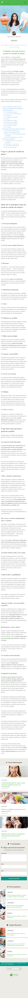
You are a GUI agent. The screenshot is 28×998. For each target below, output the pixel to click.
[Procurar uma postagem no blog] (20, 968)
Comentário (4, 853)
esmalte (21, 59)
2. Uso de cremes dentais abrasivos (13, 113)
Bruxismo (10, 913)
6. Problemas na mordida (11, 120)
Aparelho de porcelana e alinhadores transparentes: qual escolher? (13, 835)
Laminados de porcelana (10, 147)
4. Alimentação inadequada (11, 117)
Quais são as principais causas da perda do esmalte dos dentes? (13, 109)
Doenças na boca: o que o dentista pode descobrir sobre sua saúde (16, 944)
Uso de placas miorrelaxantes (12, 145)
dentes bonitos (15, 229)
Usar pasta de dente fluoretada (12, 130)
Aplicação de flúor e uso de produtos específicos (13, 141)
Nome (2, 864)
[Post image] (14, 771)
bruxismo (4, 267)
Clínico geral (11, 902)
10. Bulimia (8, 127)
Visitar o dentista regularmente (12, 132)
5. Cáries (7, 118)
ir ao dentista (11, 181)
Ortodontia (14, 40)
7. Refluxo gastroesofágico (11, 122)
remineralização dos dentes (15, 613)
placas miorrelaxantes (19, 661)
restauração (7, 638)
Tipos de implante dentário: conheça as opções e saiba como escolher (16, 895)
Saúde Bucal (10, 930)
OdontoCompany (11, 751)
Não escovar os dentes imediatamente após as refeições (15, 134)
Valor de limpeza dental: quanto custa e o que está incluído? (15, 906)
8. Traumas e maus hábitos (11, 123)
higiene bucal (12, 227)
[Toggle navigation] (25, 2)
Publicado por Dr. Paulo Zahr (14, 36)
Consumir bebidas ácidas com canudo (13, 137)
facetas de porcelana (9, 677)
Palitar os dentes (8, 409)
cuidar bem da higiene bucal (10, 91)
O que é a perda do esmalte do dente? (12, 107)
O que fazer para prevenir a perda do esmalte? (14, 129)
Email (2, 870)
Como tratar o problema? (9, 139)
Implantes (10, 892)
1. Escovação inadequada (11, 112)
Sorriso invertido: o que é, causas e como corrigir (16, 934)
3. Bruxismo (8, 115)
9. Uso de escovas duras (10, 125)
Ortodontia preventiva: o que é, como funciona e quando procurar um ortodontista (13, 785)
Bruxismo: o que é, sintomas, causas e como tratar (17, 916)
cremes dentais (7, 249)
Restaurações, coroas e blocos (12, 144)
